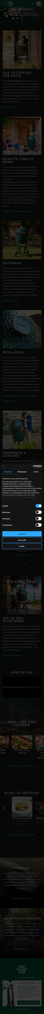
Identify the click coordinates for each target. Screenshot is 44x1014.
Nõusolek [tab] (7, 472)
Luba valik (22, 540)
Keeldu (22, 546)
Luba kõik (22, 534)
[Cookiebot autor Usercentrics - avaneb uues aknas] (32, 466)
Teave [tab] (36, 472)
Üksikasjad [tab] (22, 472)
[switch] (39, 512)
